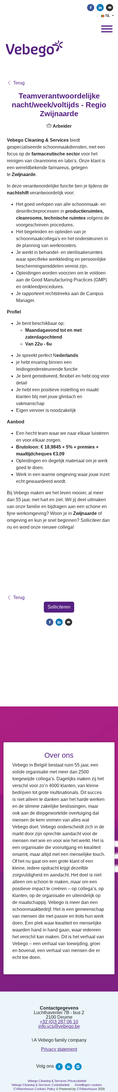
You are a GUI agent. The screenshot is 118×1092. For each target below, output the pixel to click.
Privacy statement (59, 1049)
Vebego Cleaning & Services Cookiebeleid (40, 1085)
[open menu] (106, 27)
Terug (19, 83)
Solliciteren (59, 607)
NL (107, 15)
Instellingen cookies (88, 1085)
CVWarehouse (87, 1089)
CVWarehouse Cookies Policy (34, 1089)
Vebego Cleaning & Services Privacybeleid (56, 1081)
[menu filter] (59, 0)
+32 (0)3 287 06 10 (59, 1021)
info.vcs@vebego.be (59, 1026)
